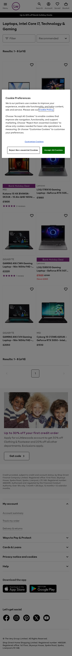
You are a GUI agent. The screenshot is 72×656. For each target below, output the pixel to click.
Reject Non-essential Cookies (23, 150)
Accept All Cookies (53, 150)
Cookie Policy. (46, 109)
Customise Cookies (34, 141)
